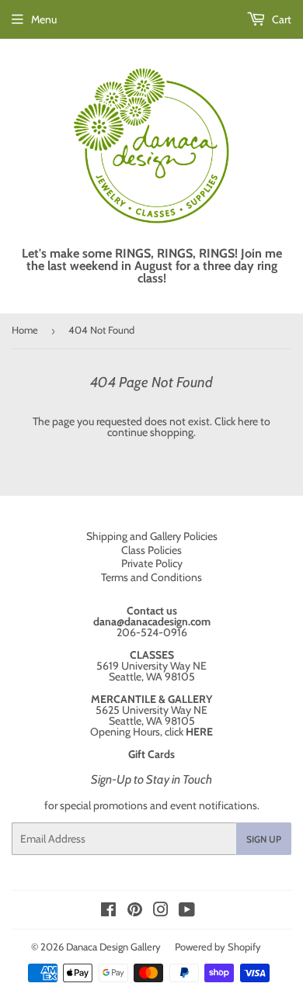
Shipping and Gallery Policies (152, 536)
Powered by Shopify (218, 946)
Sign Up (263, 839)
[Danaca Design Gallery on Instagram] (161, 912)
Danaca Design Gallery (113, 946)
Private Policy (152, 563)
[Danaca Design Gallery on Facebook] (108, 912)
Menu (44, 19)
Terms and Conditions (151, 577)
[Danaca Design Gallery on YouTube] (187, 912)
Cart (280, 19)
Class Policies (151, 550)
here (248, 421)
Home (25, 330)
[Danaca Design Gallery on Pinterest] (135, 912)
